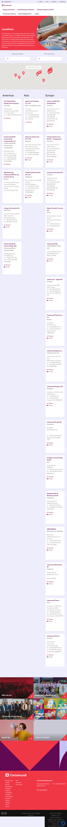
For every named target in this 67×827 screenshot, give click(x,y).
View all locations (42, 790)
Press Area (62, 1)
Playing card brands (9, 9)
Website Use (55, 815)
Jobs (47, 1)
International (7, 1)
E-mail (7, 227)
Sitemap (60, 819)
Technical (54, 1)
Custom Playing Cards (24, 14)
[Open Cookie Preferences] (63, 825)
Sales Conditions (55, 817)
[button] (37, 74)
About (37, 14)
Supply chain (52, 819)
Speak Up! (55, 824)
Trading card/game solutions (45, 9)
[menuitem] (9, 9)
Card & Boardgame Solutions (25, 9)
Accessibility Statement (56, 826)
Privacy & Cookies (55, 813)
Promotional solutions (9, 14)
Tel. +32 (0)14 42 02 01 (59, 784)
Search (41, 1)
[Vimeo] (5, 813)
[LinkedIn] (2, 813)
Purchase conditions (55, 822)
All (7, 58)
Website (8, 118)
